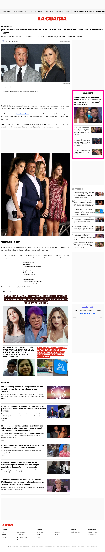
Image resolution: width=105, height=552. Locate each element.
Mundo (52, 11)
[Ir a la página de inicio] (52, 19)
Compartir (5, 87)
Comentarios (14, 87)
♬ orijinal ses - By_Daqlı (29, 283)
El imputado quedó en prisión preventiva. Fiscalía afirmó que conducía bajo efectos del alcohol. (21, 471)
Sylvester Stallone (22, 114)
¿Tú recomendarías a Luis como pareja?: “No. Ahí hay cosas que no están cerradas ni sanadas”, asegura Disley (87, 100)
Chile (9, 11)
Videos (45, 11)
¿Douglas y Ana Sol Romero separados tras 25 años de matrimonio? (82, 152)
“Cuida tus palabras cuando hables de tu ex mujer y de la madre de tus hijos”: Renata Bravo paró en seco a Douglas (81, 131)
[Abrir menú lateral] (2, 18)
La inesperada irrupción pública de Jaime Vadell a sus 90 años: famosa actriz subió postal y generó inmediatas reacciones (84, 220)
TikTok (29, 287)
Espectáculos (18, 11)
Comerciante (89, 11)
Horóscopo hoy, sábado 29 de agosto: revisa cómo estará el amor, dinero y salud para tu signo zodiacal (23, 389)
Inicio (4, 11)
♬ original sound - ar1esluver (31, 266)
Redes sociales (13, 287)
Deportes (28, 11)
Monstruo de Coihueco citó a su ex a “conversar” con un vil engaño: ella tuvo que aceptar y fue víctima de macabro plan (18, 352)
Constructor (79, 11)
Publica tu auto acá (87, 314)
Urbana (67, 11)
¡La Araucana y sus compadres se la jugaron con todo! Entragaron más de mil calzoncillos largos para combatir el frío (82, 142)
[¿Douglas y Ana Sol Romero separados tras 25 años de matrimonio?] (97, 152)
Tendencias (37, 11)
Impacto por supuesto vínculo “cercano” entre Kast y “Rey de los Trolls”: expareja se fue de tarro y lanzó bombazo (23, 408)
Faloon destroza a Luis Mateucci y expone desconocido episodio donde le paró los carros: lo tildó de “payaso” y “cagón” (84, 245)
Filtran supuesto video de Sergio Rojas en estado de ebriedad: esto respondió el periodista (22, 446)
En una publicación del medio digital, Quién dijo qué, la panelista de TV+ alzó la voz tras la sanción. (22, 488)
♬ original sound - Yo (28, 275)
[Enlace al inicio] (88, 93)
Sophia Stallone (22, 287)
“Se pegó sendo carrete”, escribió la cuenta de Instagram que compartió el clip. (21, 452)
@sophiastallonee (28, 263)
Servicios (60, 11)
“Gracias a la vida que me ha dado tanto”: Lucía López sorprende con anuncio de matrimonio (84, 228)
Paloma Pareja (13, 41)
